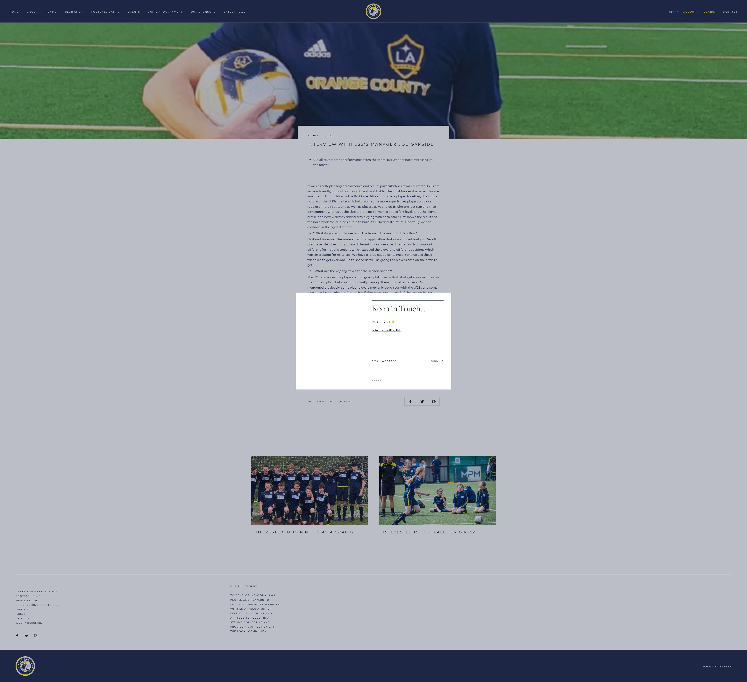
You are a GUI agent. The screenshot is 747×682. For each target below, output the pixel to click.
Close (377, 379)
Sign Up (437, 361)
